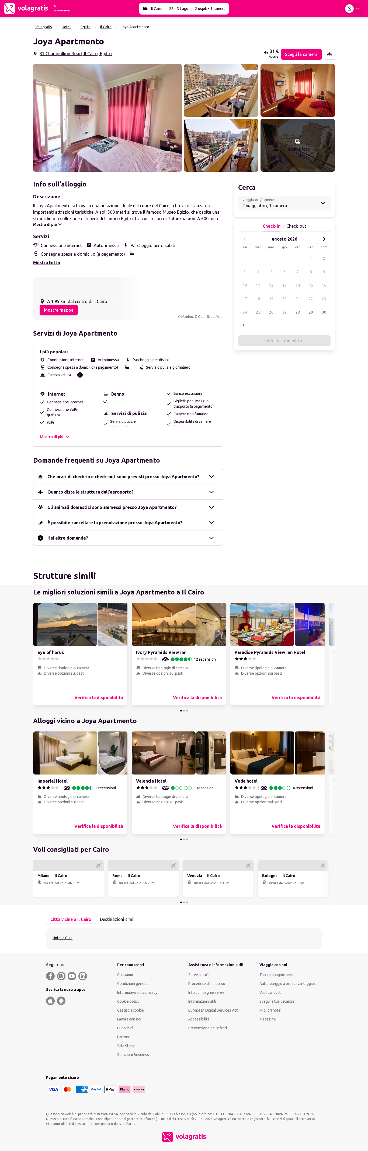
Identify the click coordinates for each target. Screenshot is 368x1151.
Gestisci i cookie (130, 1010)
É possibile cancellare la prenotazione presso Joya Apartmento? (114, 522)
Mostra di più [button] (51, 437)
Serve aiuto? (198, 975)
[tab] (71, 919)
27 (284, 312)
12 (271, 285)
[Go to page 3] (187, 711)
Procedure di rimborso (206, 983)
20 (284, 299)
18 (258, 299)
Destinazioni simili (118, 919)
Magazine (267, 1019)
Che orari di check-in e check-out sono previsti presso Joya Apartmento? (123, 476)
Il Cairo (156, 8)
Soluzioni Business (133, 1055)
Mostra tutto (46, 262)
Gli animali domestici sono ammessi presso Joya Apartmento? (112, 507)
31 (245, 325)
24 (245, 312)
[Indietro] (244, 239)
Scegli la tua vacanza (276, 1001)
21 (298, 299)
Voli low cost (270, 992)
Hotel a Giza (62, 938)
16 (324, 285)
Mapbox (187, 316)
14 (298, 285)
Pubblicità (125, 1028)
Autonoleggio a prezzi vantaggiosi (288, 983)
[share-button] (329, 54)
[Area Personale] (353, 8)
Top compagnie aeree (277, 975)
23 (324, 299)
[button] (107, 118)
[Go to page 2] (184, 711)
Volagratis (43, 27)
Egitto (86, 27)
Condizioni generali (133, 983)
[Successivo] (324, 239)
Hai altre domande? (67, 538)
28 (298, 312)
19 (271, 299)
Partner (123, 1037)
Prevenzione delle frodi (208, 1028)
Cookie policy (128, 1001)
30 (324, 312)
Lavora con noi (129, 1019)
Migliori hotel (270, 1010)
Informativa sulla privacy (137, 992)
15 (311, 285)
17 (245, 299)
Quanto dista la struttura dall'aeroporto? (90, 492)
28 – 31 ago (178, 8)
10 (245, 285)
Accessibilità (198, 1019)
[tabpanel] (184, 938)
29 (311, 312)
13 (284, 285)
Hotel (66, 27)
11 (258, 285)
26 (271, 312)
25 (258, 312)
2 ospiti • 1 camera (210, 8)
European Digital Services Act (213, 1010)
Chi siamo (125, 975)
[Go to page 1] (181, 711)
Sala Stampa (127, 1046)
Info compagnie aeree (206, 992)
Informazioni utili (202, 1001)
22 (311, 299)
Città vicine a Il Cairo (70, 919)
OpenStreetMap (210, 316)
